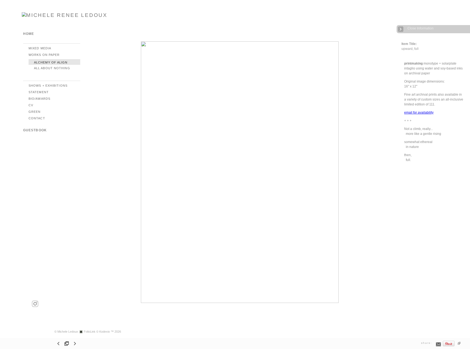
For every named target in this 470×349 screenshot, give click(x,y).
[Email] (438, 345)
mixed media (40, 48)
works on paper (44, 54)
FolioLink (89, 331)
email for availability (419, 112)
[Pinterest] (448, 345)
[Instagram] (35, 306)
